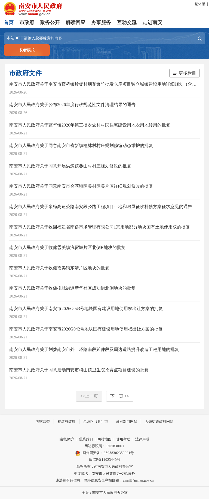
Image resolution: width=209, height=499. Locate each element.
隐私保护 (67, 439)
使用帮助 (123, 439)
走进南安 (152, 22)
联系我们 (86, 439)
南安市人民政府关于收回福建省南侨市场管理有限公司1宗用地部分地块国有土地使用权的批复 (99, 227)
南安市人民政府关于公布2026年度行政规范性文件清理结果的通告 (72, 104)
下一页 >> (119, 396)
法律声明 (142, 439)
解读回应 (75, 22)
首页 (9, 22)
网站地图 (104, 439)
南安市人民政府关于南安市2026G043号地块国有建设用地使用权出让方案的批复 (86, 308)
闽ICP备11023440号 (104, 460)
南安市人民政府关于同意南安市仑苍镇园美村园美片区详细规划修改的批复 (81, 186)
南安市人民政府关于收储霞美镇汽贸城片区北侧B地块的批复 (67, 247)
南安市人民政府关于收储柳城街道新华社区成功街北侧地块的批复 (72, 288)
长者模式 (27, 50)
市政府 (27, 22)
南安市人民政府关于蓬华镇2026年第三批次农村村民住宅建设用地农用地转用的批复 (89, 125)
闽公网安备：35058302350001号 (108, 453)
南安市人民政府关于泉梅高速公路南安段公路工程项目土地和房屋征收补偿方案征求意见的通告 (100, 206)
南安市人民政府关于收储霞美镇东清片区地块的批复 (59, 268)
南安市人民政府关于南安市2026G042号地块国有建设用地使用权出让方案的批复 (86, 329)
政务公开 (50, 22)
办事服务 (101, 22)
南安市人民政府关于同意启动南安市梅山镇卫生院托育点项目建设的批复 (79, 370)
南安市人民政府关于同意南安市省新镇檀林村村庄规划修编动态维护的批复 (81, 145)
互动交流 (127, 22)
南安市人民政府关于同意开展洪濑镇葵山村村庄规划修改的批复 (70, 166)
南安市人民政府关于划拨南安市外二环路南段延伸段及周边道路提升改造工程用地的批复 (94, 349)
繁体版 (200, 4)
